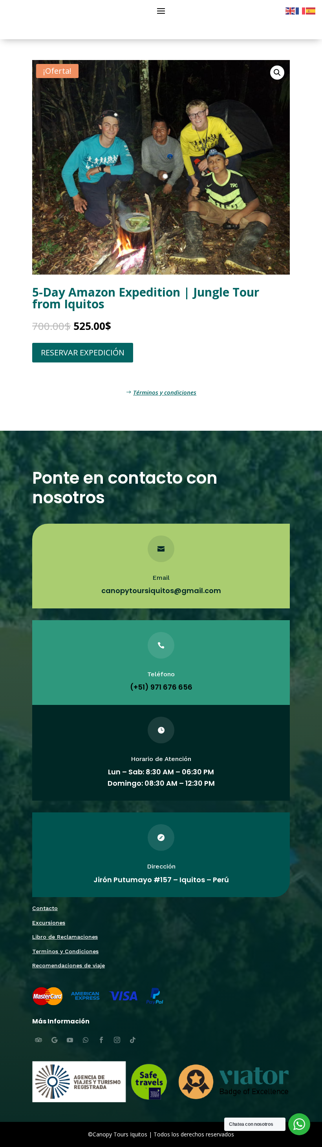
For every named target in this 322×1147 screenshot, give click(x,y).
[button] (277, 73)
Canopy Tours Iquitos (120, 1134)
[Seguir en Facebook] (101, 1040)
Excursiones (48, 922)
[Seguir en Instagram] (117, 1040)
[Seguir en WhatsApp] (85, 1040)
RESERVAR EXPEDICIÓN (82, 352)
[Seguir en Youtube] (70, 1040)
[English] (290, 10)
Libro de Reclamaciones (65, 937)
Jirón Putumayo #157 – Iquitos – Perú (161, 880)
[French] (301, 10)
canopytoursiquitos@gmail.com (161, 590)
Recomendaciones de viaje (68, 965)
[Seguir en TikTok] (132, 1040)
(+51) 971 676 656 (161, 687)
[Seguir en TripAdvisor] (38, 1040)
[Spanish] (311, 10)
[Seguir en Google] (54, 1040)
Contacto (45, 908)
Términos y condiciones (164, 392)
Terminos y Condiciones (65, 951)
